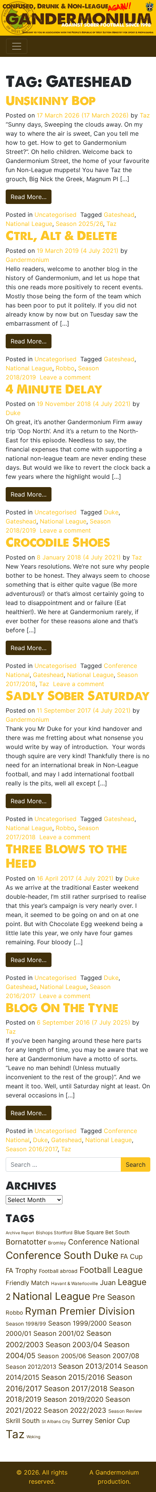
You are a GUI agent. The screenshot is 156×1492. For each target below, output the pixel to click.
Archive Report (20, 1232)
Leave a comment (65, 377)
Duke (13, 413)
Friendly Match (27, 1283)
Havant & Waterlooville (74, 1283)
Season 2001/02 (58, 1333)
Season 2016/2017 (32, 1149)
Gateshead (119, 214)
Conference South (49, 1255)
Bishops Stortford (54, 1232)
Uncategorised (55, 214)
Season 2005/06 (61, 1356)
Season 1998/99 (26, 1324)
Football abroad (58, 1271)
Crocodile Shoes (58, 542)
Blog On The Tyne (62, 1007)
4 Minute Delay (54, 389)
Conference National (103, 1241)
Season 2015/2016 (73, 1377)
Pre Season (113, 1297)
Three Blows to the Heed (66, 856)
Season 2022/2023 (75, 1410)
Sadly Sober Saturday (78, 695)
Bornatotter (26, 1241)
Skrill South (23, 1421)
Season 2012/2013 (31, 1366)
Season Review (125, 1411)
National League (29, 223)
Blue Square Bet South (101, 1232)
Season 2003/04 (73, 1344)
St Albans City (56, 1421)
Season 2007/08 (113, 1356)
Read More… (31, 197)
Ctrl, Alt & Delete (61, 235)
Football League (111, 1270)
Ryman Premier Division (80, 1311)
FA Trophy (21, 1270)
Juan (108, 1282)
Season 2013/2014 (90, 1366)
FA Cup (131, 1256)
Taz (145, 115)
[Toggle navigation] (16, 46)
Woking (34, 1436)
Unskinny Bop (51, 100)
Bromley (57, 1243)
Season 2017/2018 (76, 1388)
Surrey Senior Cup (101, 1421)
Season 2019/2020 (73, 1399)
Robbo (65, 368)
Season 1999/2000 (77, 1323)
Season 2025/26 (79, 223)
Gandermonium (27, 259)
